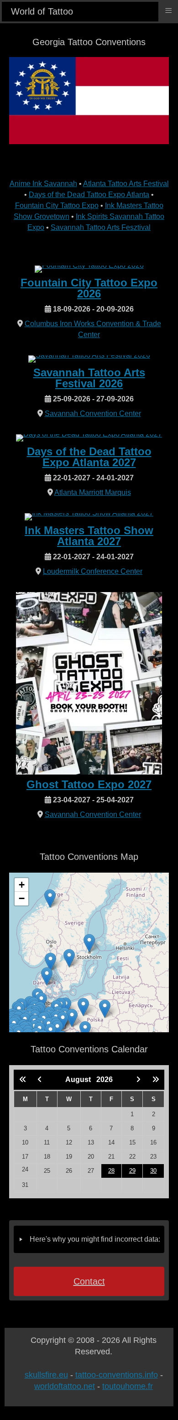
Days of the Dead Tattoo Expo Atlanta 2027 (89, 456)
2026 (104, 1079)
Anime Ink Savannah (43, 183)
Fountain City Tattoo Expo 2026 (89, 288)
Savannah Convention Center (93, 413)
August (80, 1079)
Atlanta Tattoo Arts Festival (126, 183)
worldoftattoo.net (64, 1386)
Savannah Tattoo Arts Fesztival (101, 227)
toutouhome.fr (127, 1386)
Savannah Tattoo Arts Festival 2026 (89, 378)
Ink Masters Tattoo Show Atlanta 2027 (89, 535)
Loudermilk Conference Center (92, 571)
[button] (89, 943)
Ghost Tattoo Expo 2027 (89, 784)
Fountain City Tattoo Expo (57, 205)
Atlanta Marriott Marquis (92, 492)
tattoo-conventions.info (116, 1374)
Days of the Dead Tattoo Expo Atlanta (89, 194)
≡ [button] (168, 10)
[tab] (89, 1239)
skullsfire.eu (46, 1374)
